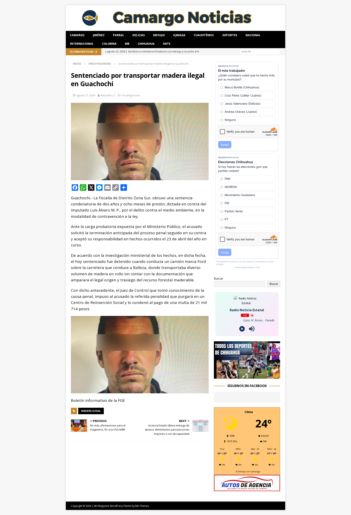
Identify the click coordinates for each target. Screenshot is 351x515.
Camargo (77, 35)
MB (127, 44)
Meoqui (159, 35)
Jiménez (99, 35)
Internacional (82, 44)
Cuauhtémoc (204, 35)
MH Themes (142, 506)
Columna (109, 44)
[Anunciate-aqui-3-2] (247, 489)
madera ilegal (91, 411)
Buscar (218, 278)
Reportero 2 (108, 95)
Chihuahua (146, 44)
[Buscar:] (259, 51)
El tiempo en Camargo (248, 471)
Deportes (229, 35)
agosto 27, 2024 (85, 95)
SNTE (166, 44)
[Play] (242, 328)
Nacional (253, 35)
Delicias (138, 35)
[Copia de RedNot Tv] (247, 376)
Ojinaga (179, 35)
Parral (118, 35)
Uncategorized (131, 95)
